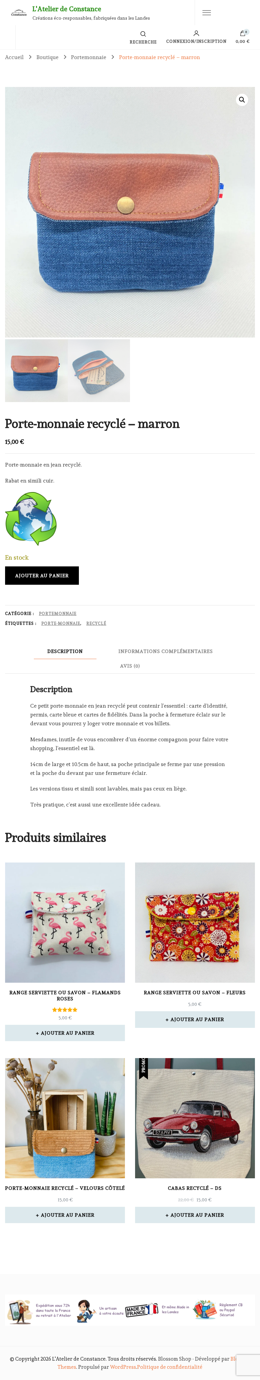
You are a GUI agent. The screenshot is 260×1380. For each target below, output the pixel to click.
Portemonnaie (58, 613)
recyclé (96, 623)
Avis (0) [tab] (130, 666)
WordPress (123, 1367)
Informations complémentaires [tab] (165, 651)
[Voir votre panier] (242, 35)
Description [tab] (65, 651)
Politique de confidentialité (169, 1367)
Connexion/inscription (196, 41)
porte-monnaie (60, 623)
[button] (242, 100)
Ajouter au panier (42, 575)
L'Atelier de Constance (66, 9)
